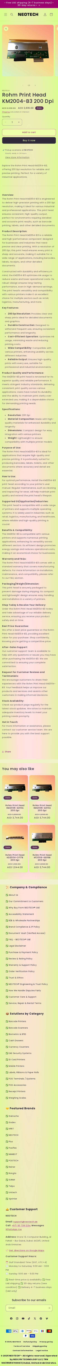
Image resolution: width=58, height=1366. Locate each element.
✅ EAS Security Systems (18, 1053)
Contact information (23, 1350)
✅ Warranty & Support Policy (21, 965)
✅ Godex (10, 1122)
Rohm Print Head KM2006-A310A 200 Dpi (14, 808)
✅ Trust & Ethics (15, 977)
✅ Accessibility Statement (20, 914)
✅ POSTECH (12, 1160)
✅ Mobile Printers (15, 1066)
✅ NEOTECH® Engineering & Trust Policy (27, 984)
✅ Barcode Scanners (17, 1027)
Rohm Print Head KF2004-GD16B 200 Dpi (42, 857)
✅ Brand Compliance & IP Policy (23, 926)
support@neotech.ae (25, 1221)
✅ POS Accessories (16, 1085)
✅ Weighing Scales (16, 1097)
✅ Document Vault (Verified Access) (25, 933)
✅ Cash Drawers (14, 1040)
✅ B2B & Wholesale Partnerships (23, 920)
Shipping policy (40, 1346)
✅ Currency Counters (17, 1046)
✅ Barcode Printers (16, 1021)
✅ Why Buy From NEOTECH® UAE (23, 907)
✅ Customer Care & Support (21, 996)
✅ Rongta (11, 1173)
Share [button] (8, 751)
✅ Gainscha (12, 1116)
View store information (17, 157)
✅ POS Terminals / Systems (20, 1078)
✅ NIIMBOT (11, 1154)
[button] (6, 14)
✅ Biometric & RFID (16, 1034)
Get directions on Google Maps (26, 1250)
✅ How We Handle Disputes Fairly (23, 990)
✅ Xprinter (11, 1198)
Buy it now (29, 140)
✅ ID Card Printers (15, 1059)
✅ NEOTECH (12, 1135)
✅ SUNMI (10, 1179)
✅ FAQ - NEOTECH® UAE (18, 939)
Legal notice (42, 1350)
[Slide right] (35, 85)
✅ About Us (12, 895)
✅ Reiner (10, 1167)
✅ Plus (9, 1141)
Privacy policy (46, 1342)
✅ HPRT (10, 1128)
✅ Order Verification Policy (20, 971)
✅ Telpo (10, 1186)
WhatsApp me (14, 1229)
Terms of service (22, 1346)
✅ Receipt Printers (15, 1091)
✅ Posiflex (11, 1147)
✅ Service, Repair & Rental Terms (23, 1003)
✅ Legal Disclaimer (16, 945)
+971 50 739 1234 (21, 1225)
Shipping (6, 112)
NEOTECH (16, 1342)
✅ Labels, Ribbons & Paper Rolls (22, 1072)
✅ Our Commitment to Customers (24, 901)
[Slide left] (23, 85)
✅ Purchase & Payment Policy (22, 952)
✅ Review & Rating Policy (19, 958)
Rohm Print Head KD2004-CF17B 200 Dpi (14, 857)
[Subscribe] (49, 1308)
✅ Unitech (11, 1192)
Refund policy (30, 1342)
